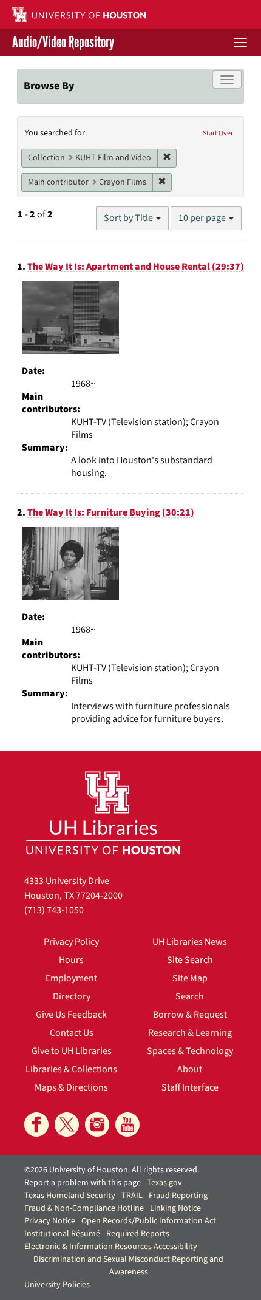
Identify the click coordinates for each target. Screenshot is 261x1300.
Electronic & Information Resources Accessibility (110, 1246)
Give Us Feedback (71, 1014)
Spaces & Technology (190, 1051)
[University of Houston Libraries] (103, 813)
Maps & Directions (71, 1087)
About (189, 1069)
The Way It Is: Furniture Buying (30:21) (110, 512)
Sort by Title (129, 218)
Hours (71, 960)
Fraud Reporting (178, 1195)
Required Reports (137, 1234)
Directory (71, 996)
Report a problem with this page (82, 1183)
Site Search (190, 960)
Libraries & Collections (71, 1069)
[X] (67, 1124)
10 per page (203, 218)
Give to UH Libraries (72, 1051)
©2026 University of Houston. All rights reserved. (111, 1170)
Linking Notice (175, 1208)
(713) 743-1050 (54, 910)
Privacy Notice (49, 1221)
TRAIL (132, 1195)
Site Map (190, 978)
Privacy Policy (71, 941)
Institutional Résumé (62, 1234)
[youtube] (127, 1124)
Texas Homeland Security (69, 1195)
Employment (71, 978)
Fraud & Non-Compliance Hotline (84, 1208)
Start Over (218, 133)
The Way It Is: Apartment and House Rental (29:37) (135, 266)
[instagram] (97, 1124)
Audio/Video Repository (63, 43)
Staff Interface (190, 1087)
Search (189, 996)
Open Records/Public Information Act (148, 1221)
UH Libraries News (189, 941)
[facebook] (36, 1124)
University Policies (57, 1285)
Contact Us (71, 1033)
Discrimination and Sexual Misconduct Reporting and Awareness (128, 1265)
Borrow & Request (190, 1014)
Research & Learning (190, 1033)
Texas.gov (164, 1183)
